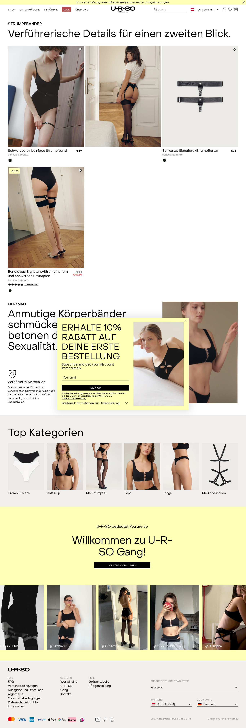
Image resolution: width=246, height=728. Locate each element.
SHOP (11, 9)
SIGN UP (95, 387)
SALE (66, 9)
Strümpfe (51, 9)
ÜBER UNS (81, 9)
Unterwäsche (30, 9)
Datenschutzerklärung (74, 398)
